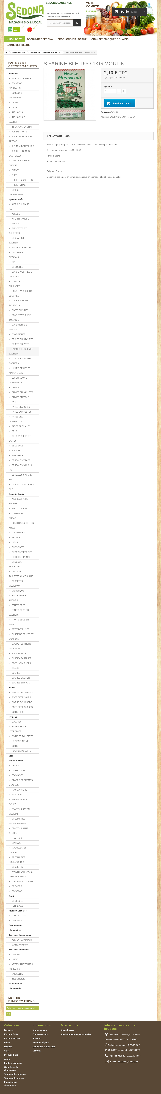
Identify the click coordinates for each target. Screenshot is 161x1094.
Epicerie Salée (16, 199)
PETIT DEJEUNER (20, 629)
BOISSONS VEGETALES (15, 95)
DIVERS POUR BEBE (21, 702)
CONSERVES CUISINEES (17, 283)
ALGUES (15, 214)
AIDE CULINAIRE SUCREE (18, 501)
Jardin (12, 896)
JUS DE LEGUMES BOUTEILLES (19, 153)
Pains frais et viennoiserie (15, 986)
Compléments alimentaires (15, 927)
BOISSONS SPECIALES (15, 85)
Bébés (12, 687)
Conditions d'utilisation (44, 1046)
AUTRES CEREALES (21, 247)
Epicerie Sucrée (16, 494)
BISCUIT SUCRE (19, 508)
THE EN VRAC (18, 185)
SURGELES (17, 795)
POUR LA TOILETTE (21, 751)
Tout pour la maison (19, 949)
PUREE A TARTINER (21, 658)
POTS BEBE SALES (21, 697)
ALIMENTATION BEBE (22, 692)
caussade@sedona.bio (128, 1061)
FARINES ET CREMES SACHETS (21, 351)
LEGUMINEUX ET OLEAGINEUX (18, 380)
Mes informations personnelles (76, 1034)
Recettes (37, 1038)
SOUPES (15, 450)
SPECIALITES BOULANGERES (17, 859)
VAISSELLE (17, 974)
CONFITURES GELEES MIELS (21, 525)
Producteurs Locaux (72, 39)
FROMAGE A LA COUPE (18, 802)
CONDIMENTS (18, 334)
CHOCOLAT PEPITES (21, 552)
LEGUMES (16, 920)
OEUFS (15, 765)
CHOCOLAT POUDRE (21, 557)
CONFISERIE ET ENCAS (18, 515)
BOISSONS (16, 891)
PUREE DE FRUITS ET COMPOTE (21, 636)
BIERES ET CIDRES (21, 78)
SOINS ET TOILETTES (22, 736)
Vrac (11, 756)
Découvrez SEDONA (40, 39)
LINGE (14, 959)
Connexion (91, 11)
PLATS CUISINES (19, 310)
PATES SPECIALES (21, 426)
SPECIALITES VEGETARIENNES (17, 821)
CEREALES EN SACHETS (17, 240)
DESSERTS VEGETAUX (16, 583)
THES (14, 175)
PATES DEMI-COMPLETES (17, 419)
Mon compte (69, 1025)
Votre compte (92, 4)
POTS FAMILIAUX (20, 653)
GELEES (15, 537)
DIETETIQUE (17, 591)
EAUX (14, 107)
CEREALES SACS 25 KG (20, 477)
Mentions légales (41, 1042)
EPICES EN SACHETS (22, 339)
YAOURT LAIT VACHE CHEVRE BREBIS (21, 874)
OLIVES (15, 387)
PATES (14, 402)
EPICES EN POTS (20, 344)
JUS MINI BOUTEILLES (22, 146)
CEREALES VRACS (20, 460)
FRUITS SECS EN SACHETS (19, 612)
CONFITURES (18, 532)
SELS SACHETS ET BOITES (20, 438)
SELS (14, 431)
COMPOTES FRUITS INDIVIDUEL (20, 646)
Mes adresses (67, 1030)
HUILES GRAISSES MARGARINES (19, 370)
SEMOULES (17, 267)
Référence (106, 112)
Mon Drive (15, 39)
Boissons (13, 73)
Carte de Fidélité (18, 45)
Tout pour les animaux (20, 935)
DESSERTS (17, 867)
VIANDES (16, 843)
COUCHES (16, 722)
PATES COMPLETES (21, 412)
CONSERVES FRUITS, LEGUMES (21, 293)
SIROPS (15, 170)
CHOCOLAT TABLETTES (16, 564)
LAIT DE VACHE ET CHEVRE (19, 163)
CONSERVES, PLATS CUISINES (20, 274)
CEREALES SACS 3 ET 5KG (21, 486)
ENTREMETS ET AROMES (18, 598)
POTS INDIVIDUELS (21, 663)
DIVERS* (15, 954)
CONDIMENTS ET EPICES (19, 327)
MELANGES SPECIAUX (16, 254)
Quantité (108, 86)
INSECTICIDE (18, 979)
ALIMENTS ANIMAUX (21, 940)
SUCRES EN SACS (20, 683)
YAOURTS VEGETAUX (22, 881)
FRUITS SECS (18, 605)
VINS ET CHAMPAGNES (16, 192)
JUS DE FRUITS (19, 132)
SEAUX (15, 668)
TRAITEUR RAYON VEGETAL (19, 811)
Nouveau (37, 1051)
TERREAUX (17, 906)
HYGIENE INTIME (20, 741)
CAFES (15, 102)
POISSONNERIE (19, 790)
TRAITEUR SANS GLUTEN (18, 830)
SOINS (14, 746)
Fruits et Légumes (18, 911)
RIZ (13, 262)
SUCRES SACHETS (21, 678)
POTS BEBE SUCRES (22, 707)
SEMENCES (17, 901)
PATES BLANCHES (20, 407)
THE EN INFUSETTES (22, 180)
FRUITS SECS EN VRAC (19, 622)
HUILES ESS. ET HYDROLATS (18, 729)
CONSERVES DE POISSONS (18, 303)
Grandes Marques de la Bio (110, 39)
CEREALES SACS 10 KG (20, 467)
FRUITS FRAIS (18, 915)
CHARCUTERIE (18, 770)
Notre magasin (40, 1030)
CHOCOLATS (17, 547)
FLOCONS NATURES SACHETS (20, 361)
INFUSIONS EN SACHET (17, 119)
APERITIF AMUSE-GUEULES (19, 221)
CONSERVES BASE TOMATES (20, 317)
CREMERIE (16, 886)
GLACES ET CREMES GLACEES (21, 782)
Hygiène (13, 717)
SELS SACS (17, 446)
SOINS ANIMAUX (19, 945)
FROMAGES (17, 775)
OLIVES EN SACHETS (22, 392)
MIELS (14, 542)
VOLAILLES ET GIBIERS (17, 850)
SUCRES (15, 673)
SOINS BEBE (17, 712)
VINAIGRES (17, 455)
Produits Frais (16, 761)
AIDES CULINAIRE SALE (19, 206)
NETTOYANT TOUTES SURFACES (21, 966)
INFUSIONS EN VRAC (22, 127)
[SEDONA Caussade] (23, 17)
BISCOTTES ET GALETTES (18, 230)
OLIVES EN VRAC (20, 397)
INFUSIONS (17, 112)
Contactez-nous (40, 1034)
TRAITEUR (16, 838)
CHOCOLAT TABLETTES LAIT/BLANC (21, 573)
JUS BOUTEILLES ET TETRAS (20, 139)
